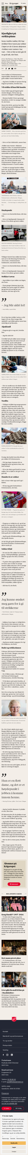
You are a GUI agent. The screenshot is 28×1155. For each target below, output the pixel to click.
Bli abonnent (14, 884)
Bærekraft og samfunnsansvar (13, 1036)
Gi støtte (6, 1108)
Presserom (5, 1093)
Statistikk (12, 1138)
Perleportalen (7, 1045)
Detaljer (14, 1151)
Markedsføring (20, 1138)
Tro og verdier (7, 1041)
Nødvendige (5, 1138)
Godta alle (14, 1143)
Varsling (5, 1050)
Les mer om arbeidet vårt (9, 1103)
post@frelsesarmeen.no (15, 1082)
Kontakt (5, 1031)
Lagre (14, 1147)
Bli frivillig (18, 1108)
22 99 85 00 (11, 1079)
